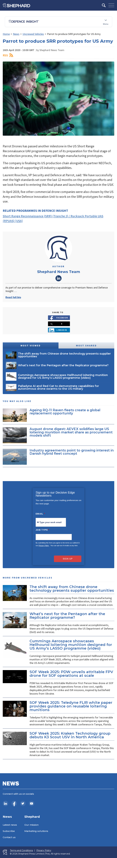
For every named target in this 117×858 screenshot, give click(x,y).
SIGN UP (68, 559)
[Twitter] (23, 803)
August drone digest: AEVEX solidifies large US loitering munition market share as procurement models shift (71, 432)
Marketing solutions (36, 831)
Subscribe (9, 831)
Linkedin (62, 330)
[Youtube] (31, 803)
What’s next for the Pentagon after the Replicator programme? (67, 616)
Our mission (31, 824)
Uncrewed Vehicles (33, 34)
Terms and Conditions (21, 850)
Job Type (42, 530)
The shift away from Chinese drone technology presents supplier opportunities (72, 589)
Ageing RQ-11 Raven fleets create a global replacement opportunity (65, 411)
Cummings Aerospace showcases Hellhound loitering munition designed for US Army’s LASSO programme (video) (71, 644)
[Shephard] (16, 5)
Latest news (10, 824)
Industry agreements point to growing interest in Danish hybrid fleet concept (72, 452)
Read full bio (13, 297)
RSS (5, 55)
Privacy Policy (44, 545)
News (16, 34)
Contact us (9, 837)
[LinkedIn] (5, 803)
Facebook (62, 317)
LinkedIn (58, 278)
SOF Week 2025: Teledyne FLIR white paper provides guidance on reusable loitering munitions (71, 706)
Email (40, 514)
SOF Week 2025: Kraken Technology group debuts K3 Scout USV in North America (70, 735)
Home (6, 34)
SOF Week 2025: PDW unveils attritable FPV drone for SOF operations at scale (71, 674)
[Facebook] (14, 803)
